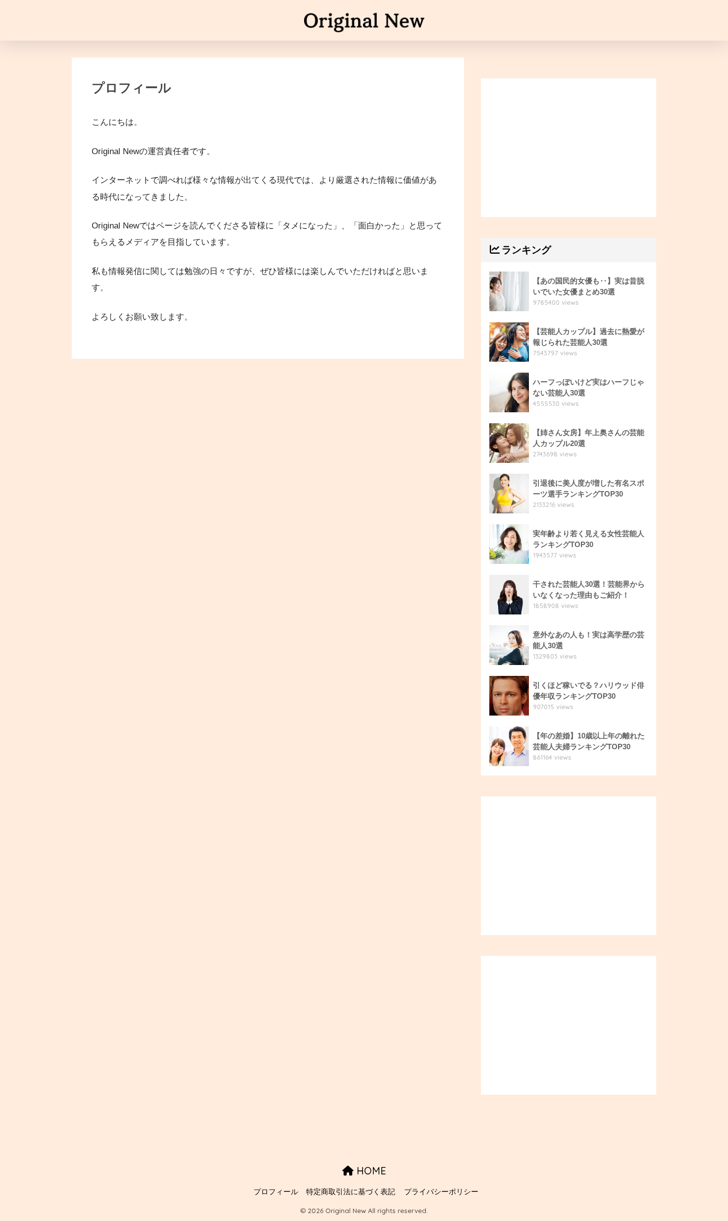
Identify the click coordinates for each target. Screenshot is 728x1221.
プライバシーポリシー (441, 1192)
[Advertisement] (568, 147)
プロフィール (276, 1192)
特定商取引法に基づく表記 (350, 1192)
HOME (370, 1171)
